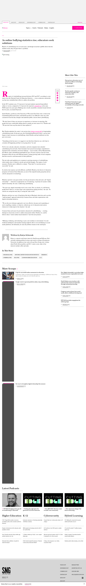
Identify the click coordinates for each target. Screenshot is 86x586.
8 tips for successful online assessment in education (30, 272)
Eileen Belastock (21, 386)
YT (82, 577)
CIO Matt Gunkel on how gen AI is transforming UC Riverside (11, 509)
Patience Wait (66, 304)
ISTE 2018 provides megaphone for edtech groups (70, 301)
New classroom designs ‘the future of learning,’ (73, 509)
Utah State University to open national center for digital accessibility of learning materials (74, 103)
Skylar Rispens (70, 85)
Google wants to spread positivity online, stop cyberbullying (32, 282)
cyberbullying (37, 106)
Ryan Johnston (66, 286)
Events (34, 28)
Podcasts (40, 28)
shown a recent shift (36, 131)
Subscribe (79, 28)
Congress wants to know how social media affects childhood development (71, 292)
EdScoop (5, 22)
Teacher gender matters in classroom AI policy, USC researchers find (72, 92)
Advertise (80, 22)
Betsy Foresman (21, 284)
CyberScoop (41, 22)
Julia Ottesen (66, 276)
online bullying (7, 254)
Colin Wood (70, 107)
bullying (16, 257)
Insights (51, 28)
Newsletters (75, 565)
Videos (46, 28)
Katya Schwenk (6, 50)
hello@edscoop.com (78, 574)
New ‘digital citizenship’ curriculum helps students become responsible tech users (72, 273)
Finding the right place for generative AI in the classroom (31, 509)
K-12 (41, 257)
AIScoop (13, 22)
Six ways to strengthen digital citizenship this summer (30, 384)
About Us (5, 577)
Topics (28, 28)
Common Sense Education (29, 257)
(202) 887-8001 (75, 571)
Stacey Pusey (20, 278)
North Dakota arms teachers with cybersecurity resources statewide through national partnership (70, 282)
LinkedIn (78, 577)
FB (72, 577)
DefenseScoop (31, 22)
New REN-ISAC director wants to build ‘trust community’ (53, 509)
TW (75, 577)
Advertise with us (77, 568)
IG (79, 577)
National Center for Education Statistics (27, 254)
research (44, 254)
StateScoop (51, 22)
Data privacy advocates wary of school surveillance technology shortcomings (73, 81)
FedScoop (21, 22)
